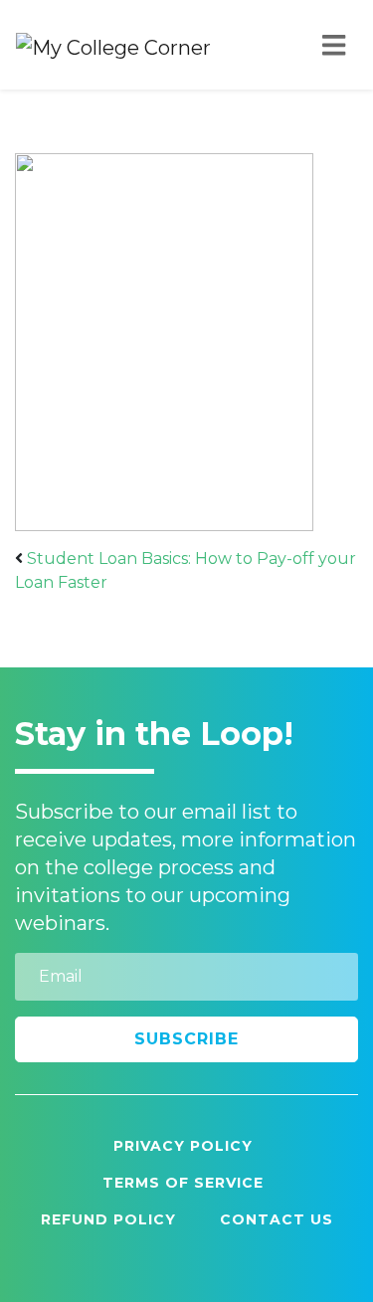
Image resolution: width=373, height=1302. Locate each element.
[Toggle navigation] (333, 45)
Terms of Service (183, 1183)
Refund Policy (108, 1219)
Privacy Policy (183, 1146)
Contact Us (276, 1219)
